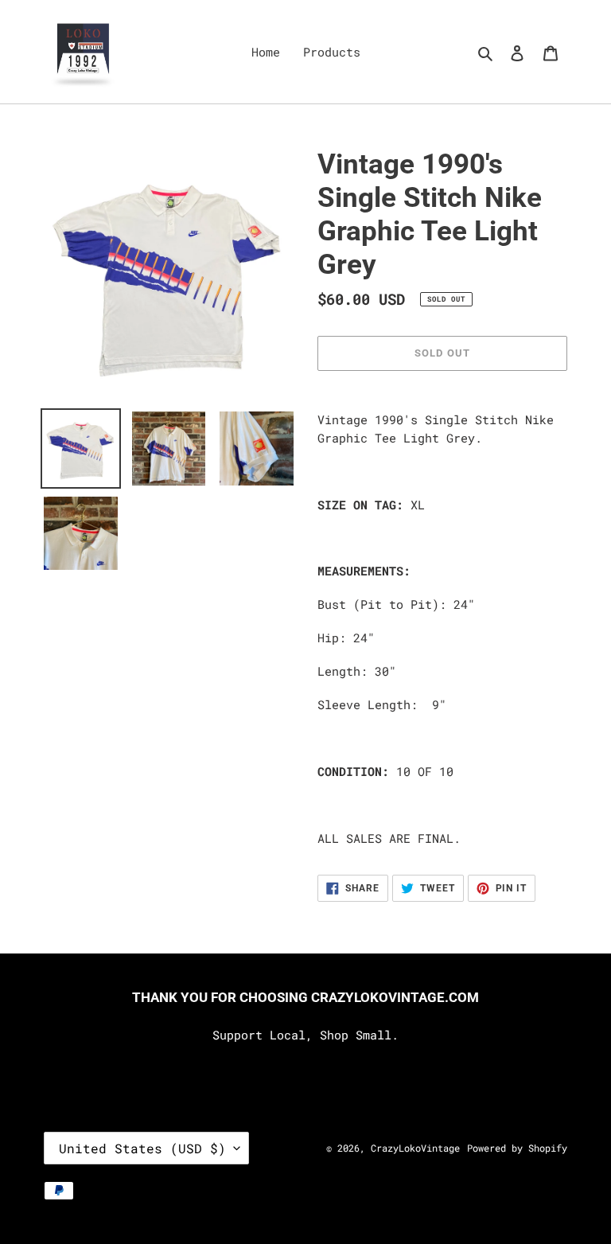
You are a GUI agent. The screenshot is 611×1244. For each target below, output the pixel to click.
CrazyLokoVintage (415, 1147)
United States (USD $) (142, 1148)
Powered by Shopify (517, 1147)
